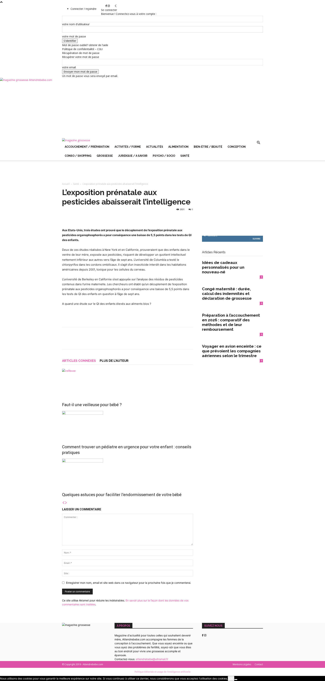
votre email (69, 67)
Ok (231, 678)
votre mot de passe (74, 36)
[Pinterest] (83, 341)
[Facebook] (107, 6)
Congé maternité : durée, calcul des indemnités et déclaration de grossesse (227, 294)
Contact (259, 664)
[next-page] (66, 502)
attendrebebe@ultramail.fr (152, 659)
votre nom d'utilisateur (76, 24)
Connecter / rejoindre (83, 9)
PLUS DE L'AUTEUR (114, 361)
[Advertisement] (162, 110)
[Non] (235, 679)
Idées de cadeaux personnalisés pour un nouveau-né (223, 267)
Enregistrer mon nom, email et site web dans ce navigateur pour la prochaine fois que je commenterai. (128, 582)
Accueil (66, 183)
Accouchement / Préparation (87, 146)
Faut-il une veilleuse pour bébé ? (92, 404)
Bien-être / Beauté (208, 146)
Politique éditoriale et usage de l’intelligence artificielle (163, 671)
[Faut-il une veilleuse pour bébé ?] (127, 383)
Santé (184, 155)
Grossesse (105, 155)
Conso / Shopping (78, 155)
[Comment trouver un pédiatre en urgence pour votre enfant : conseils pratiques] (127, 425)
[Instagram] (109, 6)
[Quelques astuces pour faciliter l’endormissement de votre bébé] (127, 473)
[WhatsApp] (92, 341)
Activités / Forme (128, 146)
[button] (258, 143)
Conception (237, 146)
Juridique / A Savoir (132, 155)
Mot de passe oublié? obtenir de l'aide (85, 45)
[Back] (115, 6)
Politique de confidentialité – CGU (82, 49)
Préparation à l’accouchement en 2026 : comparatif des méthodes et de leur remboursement (231, 322)
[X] (74, 341)
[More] (101, 341)
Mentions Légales (242, 664)
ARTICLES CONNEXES (79, 361)
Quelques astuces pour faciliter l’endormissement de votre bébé (121, 494)
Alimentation (178, 146)
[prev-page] (63, 502)
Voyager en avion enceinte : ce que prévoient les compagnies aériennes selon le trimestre (231, 351)
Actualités (154, 146)
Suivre (256, 238)
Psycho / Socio (164, 155)
